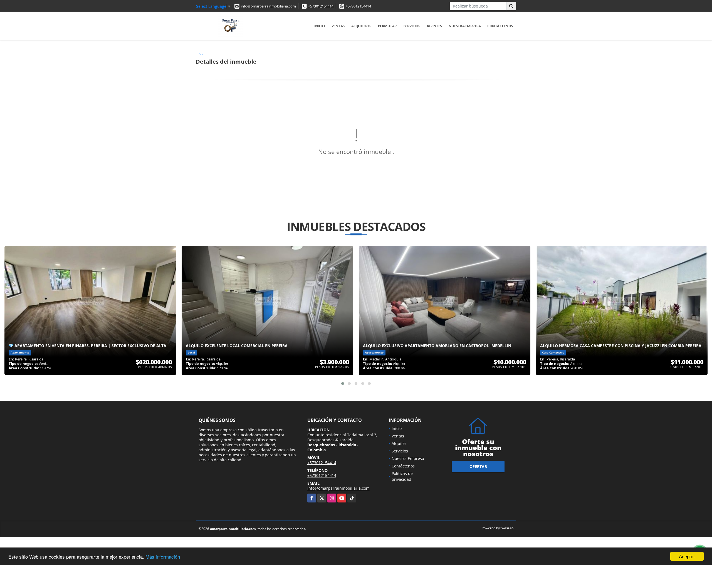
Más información (162, 556)
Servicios (412, 25)
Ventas (338, 25)
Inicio (319, 25)
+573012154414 (320, 6)
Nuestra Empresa (465, 25)
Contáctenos (500, 25)
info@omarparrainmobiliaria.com (268, 6)
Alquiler (399, 443)
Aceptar (687, 556)
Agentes (434, 25)
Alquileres (361, 25)
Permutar (387, 25)
